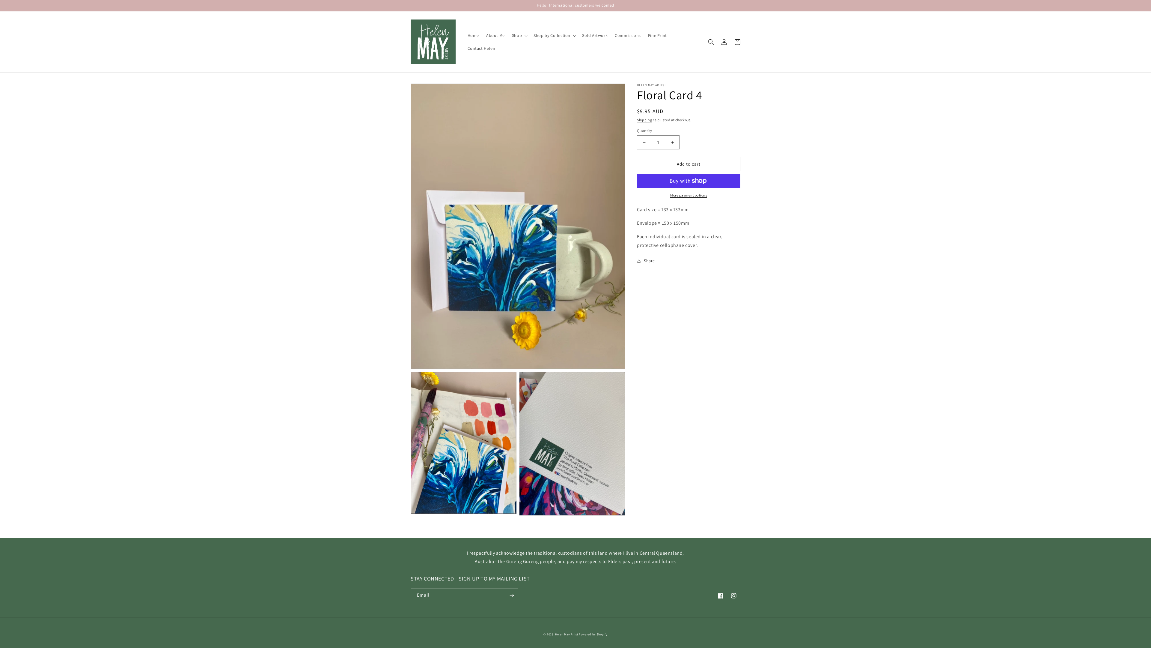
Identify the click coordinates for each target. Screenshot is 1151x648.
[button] (519, 35)
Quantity (644, 130)
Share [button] (649, 260)
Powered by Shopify (593, 634)
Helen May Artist (566, 634)
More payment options (688, 195)
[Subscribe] (511, 595)
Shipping (644, 120)
